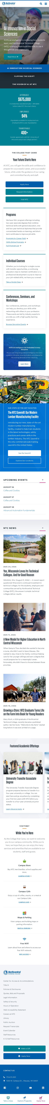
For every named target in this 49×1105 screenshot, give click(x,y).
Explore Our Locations (24, 461)
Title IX (6, 985)
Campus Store (24, 876)
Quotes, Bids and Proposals (14, 993)
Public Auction (9, 1022)
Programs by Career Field (16, 238)
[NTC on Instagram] (18, 1088)
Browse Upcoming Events (16, 324)
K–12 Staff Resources (11, 1039)
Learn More (24, 364)
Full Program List (12, 246)
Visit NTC (24, 199)
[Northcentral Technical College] (12, 972)
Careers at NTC (9, 1014)
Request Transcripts (11, 1026)
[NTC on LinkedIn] (44, 1088)
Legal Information (10, 997)
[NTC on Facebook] (5, 1088)
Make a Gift (25, 1048)
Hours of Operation (11, 1006)
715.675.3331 (11, 1077)
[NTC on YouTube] (31, 1088)
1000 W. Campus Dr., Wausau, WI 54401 (22, 1081)
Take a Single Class (13, 282)
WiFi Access (24, 954)
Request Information (24, 192)
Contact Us (8, 1071)
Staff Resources (9, 1035)
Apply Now (24, 184)
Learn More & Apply (14, 809)
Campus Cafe (24, 902)
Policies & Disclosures (12, 989)
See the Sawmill (24, 453)
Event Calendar (9, 1030)
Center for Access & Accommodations (18, 981)
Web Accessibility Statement (14, 1010)
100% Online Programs (15, 242)
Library (6, 1018)
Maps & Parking (24, 928)
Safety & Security (10, 1002)
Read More (12, 57)
